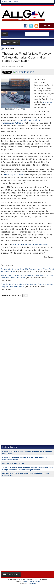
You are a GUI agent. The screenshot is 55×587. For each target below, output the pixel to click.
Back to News (8, 49)
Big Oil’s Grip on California (13, 463)
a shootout (48, 102)
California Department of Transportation (30, 244)
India (16, 1)
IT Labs (33, 583)
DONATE (46, 26)
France (10, 1)
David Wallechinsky (32, 581)
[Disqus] (27, 333)
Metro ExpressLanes (13, 175)
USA (4, 1)
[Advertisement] (19, 498)
